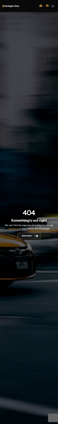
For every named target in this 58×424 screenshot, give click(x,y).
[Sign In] (47, 6)
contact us (13, 229)
